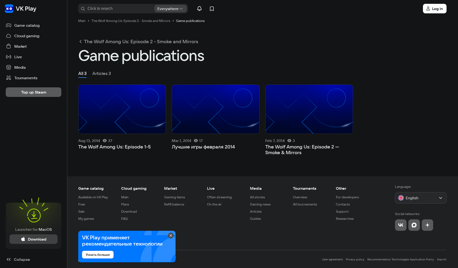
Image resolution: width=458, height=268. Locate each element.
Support (342, 211)
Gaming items (174, 197)
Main (125, 197)
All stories (257, 197)
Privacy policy (355, 259)
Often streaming (219, 197)
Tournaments (304, 188)
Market (170, 188)
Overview (300, 197)
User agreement (332, 259)
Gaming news (260, 204)
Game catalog (91, 188)
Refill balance (174, 204)
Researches (345, 218)
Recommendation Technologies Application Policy (400, 259)
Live (211, 188)
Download (129, 211)
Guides (255, 218)
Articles (256, 211)
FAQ (124, 218)
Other (341, 188)
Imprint (442, 259)
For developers (347, 197)
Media (256, 188)
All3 (82, 73)
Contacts (343, 204)
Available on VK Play (93, 197)
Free (81, 204)
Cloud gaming (133, 188)
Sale (81, 211)
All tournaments (305, 204)
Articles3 (101, 73)
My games (86, 218)
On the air (214, 204)
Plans (125, 204)
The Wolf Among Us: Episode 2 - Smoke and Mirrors (141, 41)
